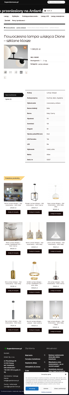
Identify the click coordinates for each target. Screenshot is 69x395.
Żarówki (7, 20)
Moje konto (28, 355)
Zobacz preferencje (60, 388)
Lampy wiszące (21, 27)
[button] (65, 374)
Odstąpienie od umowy (32, 366)
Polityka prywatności (46, 392)
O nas (27, 370)
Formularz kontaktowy (32, 359)
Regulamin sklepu (31, 363)
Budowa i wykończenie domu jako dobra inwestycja (56, 357)
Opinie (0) (8, 99)
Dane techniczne (10, 95)
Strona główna (10, 27)
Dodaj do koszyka (13, 212)
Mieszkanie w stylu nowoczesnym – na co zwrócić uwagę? (56, 364)
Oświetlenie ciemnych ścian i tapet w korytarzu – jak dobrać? (57, 371)
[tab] (13, 95)
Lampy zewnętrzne (57, 16)
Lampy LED (45, 16)
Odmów (46, 388)
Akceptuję (32, 388)
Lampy (6, 16)
